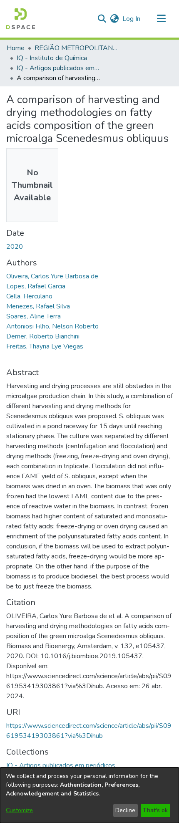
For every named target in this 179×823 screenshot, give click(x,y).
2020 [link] (14, 246)
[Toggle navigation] (161, 19)
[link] (60, 765)
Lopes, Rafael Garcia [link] (35, 286)
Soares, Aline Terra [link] (33, 316)
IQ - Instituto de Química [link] (52, 58)
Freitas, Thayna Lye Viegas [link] (44, 346)
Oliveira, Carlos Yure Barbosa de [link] (52, 276)
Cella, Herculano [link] (29, 296)
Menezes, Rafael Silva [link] (38, 306)
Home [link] (16, 48)
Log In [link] (131, 18)
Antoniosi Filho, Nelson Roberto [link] (52, 326)
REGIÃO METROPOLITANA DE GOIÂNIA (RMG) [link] (76, 48)
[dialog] (89, 795)
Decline (125, 810)
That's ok (155, 810)
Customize (19, 810)
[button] (20, 18)
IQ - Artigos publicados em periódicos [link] (58, 68)
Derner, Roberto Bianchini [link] (43, 336)
